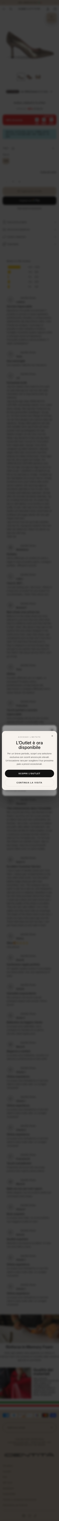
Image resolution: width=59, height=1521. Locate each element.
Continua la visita (29, 782)
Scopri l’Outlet (29, 773)
